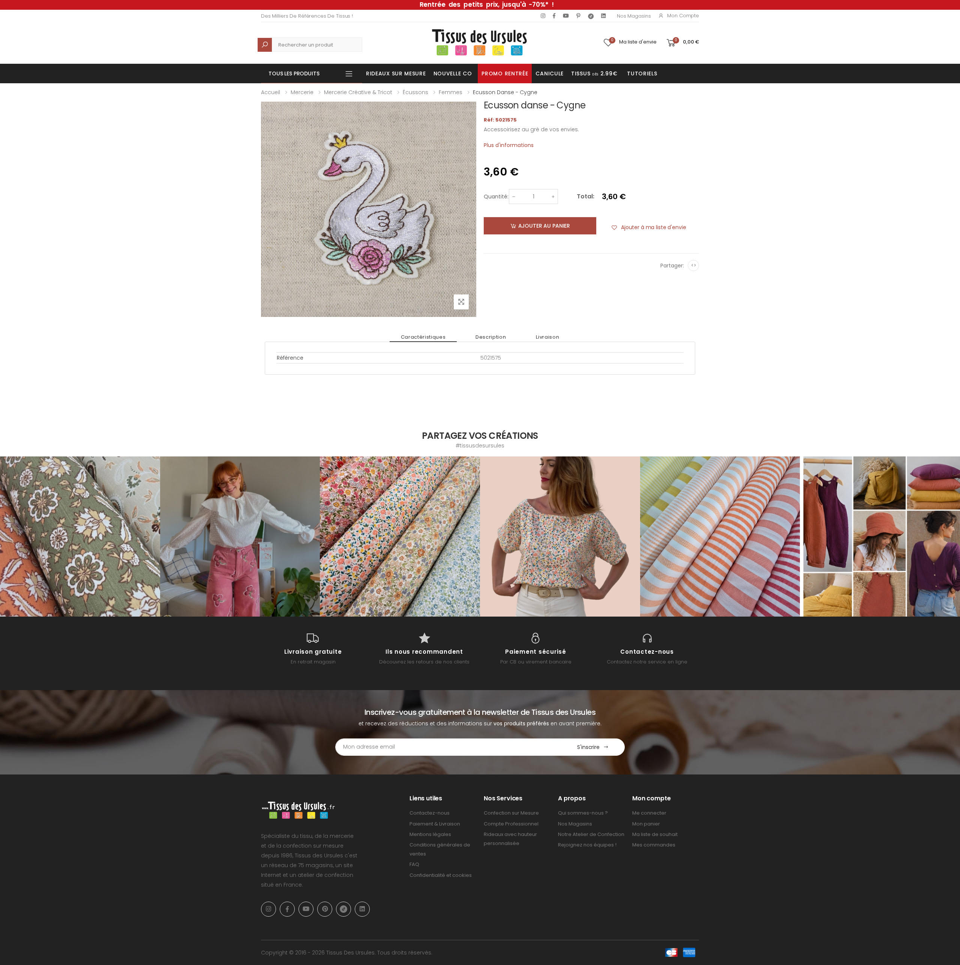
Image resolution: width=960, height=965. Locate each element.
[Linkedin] (603, 15)
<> (693, 265)
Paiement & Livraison (435, 823)
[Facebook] (554, 15)
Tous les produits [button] (294, 73)
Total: (585, 196)
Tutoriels (642, 73)
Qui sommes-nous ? (583, 812)
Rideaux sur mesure (396, 73)
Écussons (415, 92)
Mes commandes (653, 844)
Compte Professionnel (511, 823)
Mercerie (302, 92)
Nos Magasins (634, 16)
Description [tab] (491, 337)
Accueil (270, 92)
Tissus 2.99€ (594, 73)
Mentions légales (430, 834)
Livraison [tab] (547, 337)
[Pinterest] (578, 15)
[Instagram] (543, 15)
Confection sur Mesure (511, 812)
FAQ (414, 864)
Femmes (450, 92)
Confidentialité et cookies (441, 875)
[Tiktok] (591, 16)
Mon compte (683, 15)
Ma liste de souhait (655, 834)
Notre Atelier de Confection (591, 834)
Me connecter (649, 812)
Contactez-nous (430, 812)
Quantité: (496, 196)
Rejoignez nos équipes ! (587, 844)
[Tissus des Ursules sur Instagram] (80, 536)
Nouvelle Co (453, 73)
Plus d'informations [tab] (509, 145)
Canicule (550, 73)
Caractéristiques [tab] (423, 337)
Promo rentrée (505, 73)
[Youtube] (566, 15)
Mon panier (646, 823)
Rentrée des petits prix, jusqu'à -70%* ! (487, 4)
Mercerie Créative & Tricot (358, 92)
